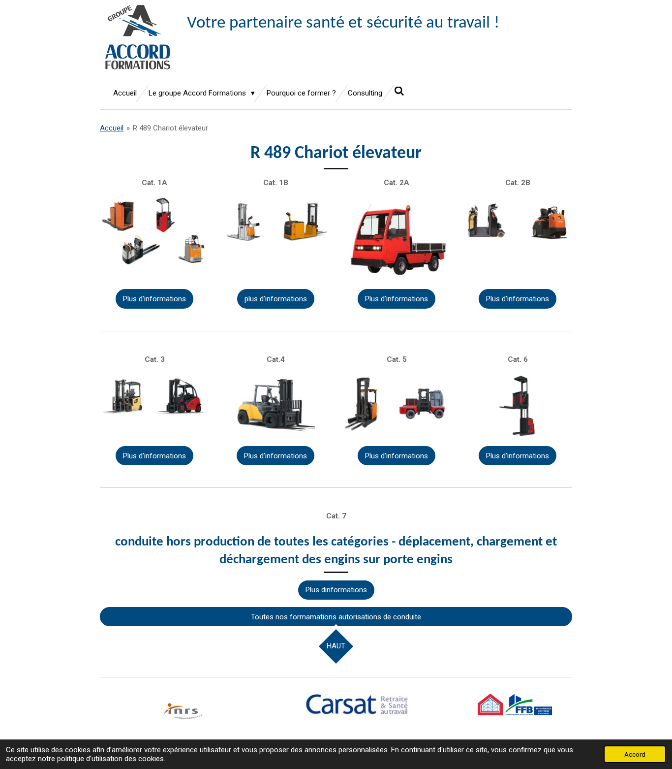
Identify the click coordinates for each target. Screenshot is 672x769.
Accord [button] (634, 754)
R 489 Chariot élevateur (170, 128)
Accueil (111, 128)
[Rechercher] (399, 91)
